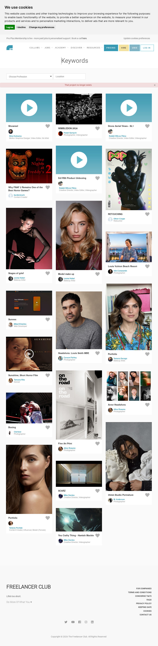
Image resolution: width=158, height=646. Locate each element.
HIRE (123, 48)
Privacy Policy (144, 603)
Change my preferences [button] (41, 27)
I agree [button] (9, 27)
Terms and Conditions (140, 592)
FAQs (149, 600)
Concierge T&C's (143, 596)
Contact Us (146, 615)
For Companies (144, 588)
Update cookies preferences (137, 38)
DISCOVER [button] (77, 48)
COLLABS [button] (34, 48)
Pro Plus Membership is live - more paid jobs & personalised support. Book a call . (46, 38)
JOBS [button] (48, 48)
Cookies (147, 611)
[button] (31, 76)
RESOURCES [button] (94, 48)
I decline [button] (21, 27)
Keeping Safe (145, 607)
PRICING (111, 48)
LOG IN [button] (147, 48)
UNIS (134, 48)
